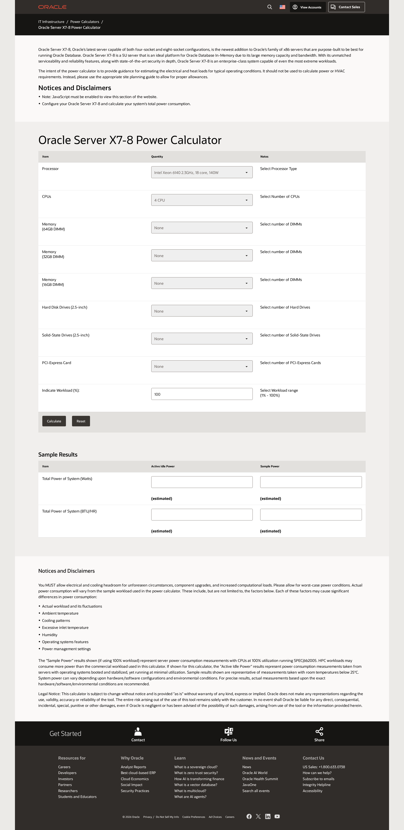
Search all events (256, 790)
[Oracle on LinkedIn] (267, 817)
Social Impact (131, 784)
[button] (282, 7)
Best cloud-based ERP (138, 772)
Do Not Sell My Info (167, 817)
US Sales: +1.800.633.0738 (324, 766)
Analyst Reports (133, 766)
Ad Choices (215, 817)
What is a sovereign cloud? (195, 766)
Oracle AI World (254, 772)
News (246, 766)
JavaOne (249, 784)
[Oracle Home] (52, 7)
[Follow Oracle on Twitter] (258, 817)
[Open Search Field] (270, 7)
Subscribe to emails (318, 778)
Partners (65, 784)
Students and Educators (77, 796)
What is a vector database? (195, 784)
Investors (65, 778)
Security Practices (135, 790)
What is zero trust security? (196, 772)
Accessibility (312, 790)
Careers (64, 766)
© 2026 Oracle (131, 817)
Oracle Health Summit (260, 778)
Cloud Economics (135, 778)
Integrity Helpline (317, 784)
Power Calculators (84, 21)
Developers (67, 772)
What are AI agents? (190, 796)
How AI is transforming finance (199, 778)
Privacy (147, 817)
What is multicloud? (190, 790)
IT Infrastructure (51, 21)
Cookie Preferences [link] (193, 817)
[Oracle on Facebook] (249, 817)
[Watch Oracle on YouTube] (277, 817)
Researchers (68, 790)
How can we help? (317, 772)
